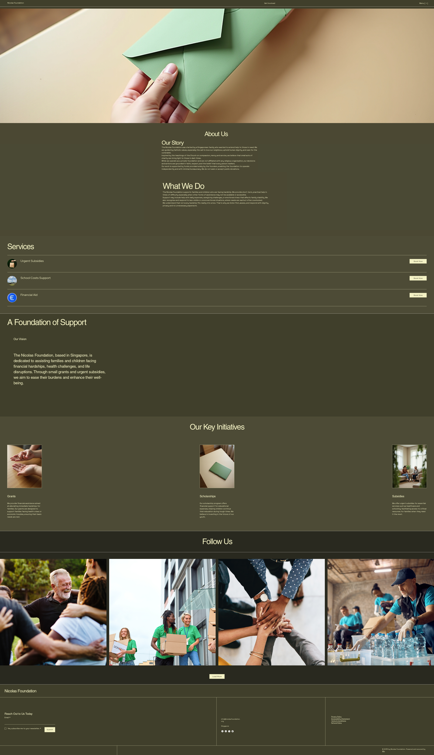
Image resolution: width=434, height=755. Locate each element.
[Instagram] (226, 731)
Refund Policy (336, 723)
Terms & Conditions (338, 721)
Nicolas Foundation (20, 691)
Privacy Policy (336, 717)
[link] (213, 261)
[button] (418, 261)
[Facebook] (222, 731)
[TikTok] (232, 731)
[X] (229, 731)
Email (7, 717)
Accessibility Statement (340, 719)
